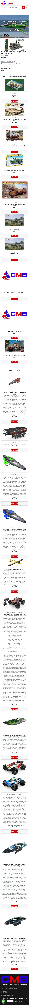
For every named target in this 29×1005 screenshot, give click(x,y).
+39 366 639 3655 (4, 991)
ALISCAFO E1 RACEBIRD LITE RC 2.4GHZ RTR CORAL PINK (14, 393)
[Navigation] (27, 2)
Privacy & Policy (25, 1002)
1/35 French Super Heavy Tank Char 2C (14, 331)
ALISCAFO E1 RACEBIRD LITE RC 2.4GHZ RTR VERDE (14, 476)
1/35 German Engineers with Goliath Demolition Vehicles (14, 205)
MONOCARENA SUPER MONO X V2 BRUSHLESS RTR (14, 939)
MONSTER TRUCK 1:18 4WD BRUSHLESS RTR (14, 796)
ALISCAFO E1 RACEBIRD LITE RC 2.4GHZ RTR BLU (14, 529)
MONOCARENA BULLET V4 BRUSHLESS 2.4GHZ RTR (14, 864)
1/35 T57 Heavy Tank (14, 253)
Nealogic (20, 1001)
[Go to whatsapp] (3, 1001)
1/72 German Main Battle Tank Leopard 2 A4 (14, 145)
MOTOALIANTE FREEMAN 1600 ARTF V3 (14, 569)
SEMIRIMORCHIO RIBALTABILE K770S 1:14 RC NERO (14, 444)
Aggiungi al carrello (6, 61)
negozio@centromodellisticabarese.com (8, 995)
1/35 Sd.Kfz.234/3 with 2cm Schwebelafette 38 (14, 355)
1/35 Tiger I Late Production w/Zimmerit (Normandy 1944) (14, 120)
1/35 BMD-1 (14, 95)
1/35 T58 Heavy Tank (14, 229)
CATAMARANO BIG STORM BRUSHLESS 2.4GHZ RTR (14, 735)
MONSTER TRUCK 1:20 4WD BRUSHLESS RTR (14, 614)
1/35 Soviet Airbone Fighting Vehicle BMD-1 (14, 170)
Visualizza (14, 101)
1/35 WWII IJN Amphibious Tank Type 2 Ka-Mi (14, 292)
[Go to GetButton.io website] (3, 1003)
